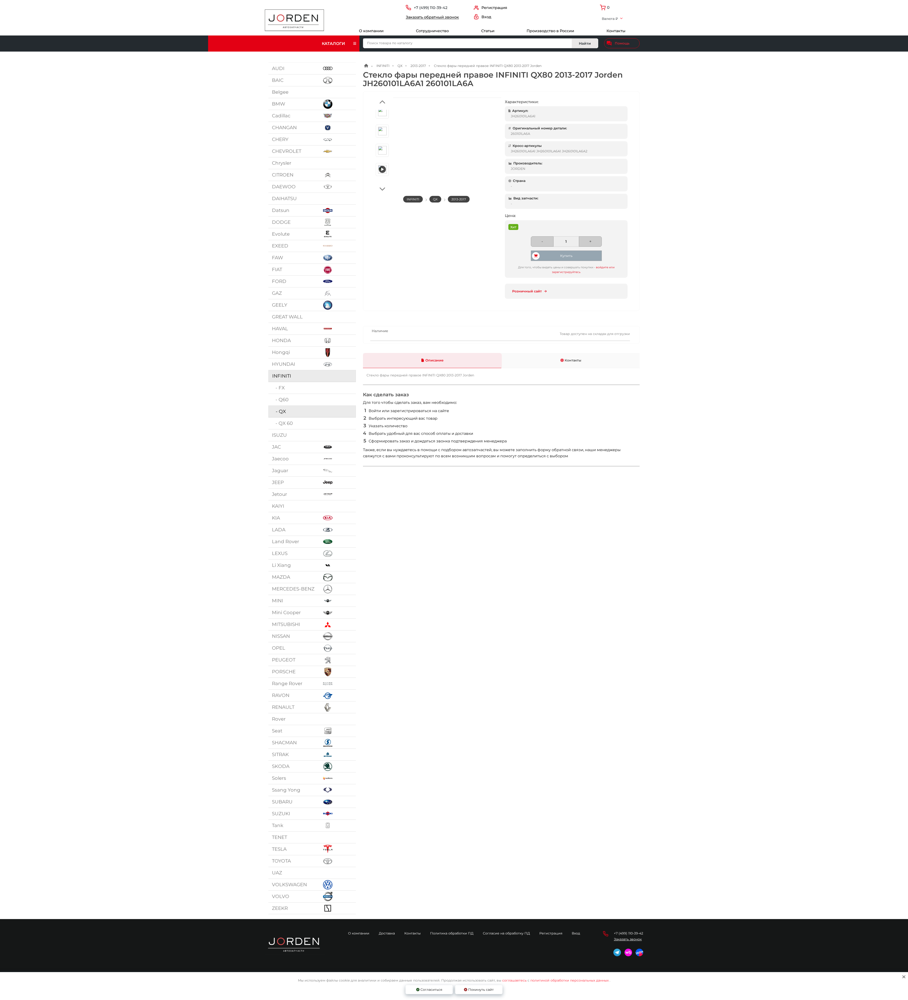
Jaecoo (280, 459)
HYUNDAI (283, 364)
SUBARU (282, 802)
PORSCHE (284, 671)
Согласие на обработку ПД (506, 933)
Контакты (616, 31)
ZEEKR (280, 908)
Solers (279, 778)
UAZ (277, 873)
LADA (278, 530)
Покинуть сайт (480, 989)
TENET (279, 837)
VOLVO (280, 896)
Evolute (281, 234)
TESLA (279, 849)
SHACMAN (284, 742)
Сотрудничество (432, 31)
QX (399, 66)
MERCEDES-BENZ (293, 589)
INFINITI (281, 376)
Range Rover (287, 683)
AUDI (278, 68)
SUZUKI (281, 813)
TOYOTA (281, 861)
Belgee (280, 92)
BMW (278, 104)
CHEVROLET (286, 151)
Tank (277, 825)
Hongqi (281, 352)
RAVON (280, 695)
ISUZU (279, 435)
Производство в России (550, 31)
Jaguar (280, 470)
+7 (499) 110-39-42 (430, 7)
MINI (277, 601)
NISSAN (281, 636)
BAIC (278, 80)
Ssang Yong (286, 790)
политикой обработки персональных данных (569, 980)
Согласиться (430, 989)
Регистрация (550, 933)
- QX (279, 411)
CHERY (280, 139)
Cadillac (281, 116)
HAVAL (280, 328)
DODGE (281, 222)
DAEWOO (284, 186)
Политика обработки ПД (451, 933)
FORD (279, 281)
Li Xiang (281, 565)
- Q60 (280, 399)
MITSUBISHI (286, 624)
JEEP (278, 482)
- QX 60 (282, 423)
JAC (276, 447)
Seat (277, 731)
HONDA (281, 340)
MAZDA (281, 577)
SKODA (280, 766)
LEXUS (280, 553)
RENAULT (283, 707)
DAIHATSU (284, 198)
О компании (371, 31)
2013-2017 (418, 66)
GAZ (277, 293)
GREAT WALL (287, 317)
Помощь (622, 43)
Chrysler (281, 163)
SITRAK (280, 754)
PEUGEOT (283, 660)
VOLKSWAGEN (289, 884)
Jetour (279, 494)
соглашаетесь (515, 980)
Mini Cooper (286, 612)
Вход (576, 933)
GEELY (279, 305)
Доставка (387, 933)
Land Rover (285, 541)
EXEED (280, 246)
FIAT (277, 269)
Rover (279, 719)
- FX (278, 388)
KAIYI (278, 506)
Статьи (487, 31)
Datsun (280, 210)
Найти (585, 43)
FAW (277, 257)
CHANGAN (284, 127)
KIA (276, 518)
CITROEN (282, 175)
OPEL (278, 648)
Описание (434, 360)
